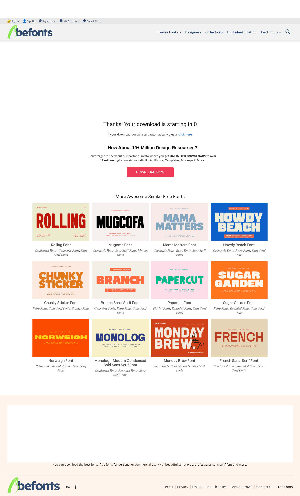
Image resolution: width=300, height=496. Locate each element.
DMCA (197, 487)
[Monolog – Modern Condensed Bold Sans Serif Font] (120, 338)
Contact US (264, 487)
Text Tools (269, 32)
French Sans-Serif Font (239, 360)
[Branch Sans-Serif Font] (120, 280)
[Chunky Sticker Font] (60, 280)
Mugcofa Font (120, 245)
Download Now (150, 172)
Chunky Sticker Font (61, 303)
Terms (168, 487)
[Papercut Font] (179, 280)
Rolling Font (61, 245)
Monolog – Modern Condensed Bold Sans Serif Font (120, 362)
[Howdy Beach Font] (239, 222)
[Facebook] (75, 487)
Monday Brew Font (179, 360)
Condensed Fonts (46, 250)
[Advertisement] (150, 81)
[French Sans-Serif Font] (239, 338)
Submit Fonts (94, 21)
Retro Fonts (183, 250)
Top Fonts (285, 487)
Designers (193, 32)
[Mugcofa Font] (120, 222)
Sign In (13, 21)
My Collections (71, 21)
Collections (214, 32)
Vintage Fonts (80, 308)
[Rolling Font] (60, 222)
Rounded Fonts (181, 308)
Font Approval (241, 487)
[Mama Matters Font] (179, 222)
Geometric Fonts (68, 250)
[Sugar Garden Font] (239, 280)
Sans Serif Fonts (125, 250)
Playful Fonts (161, 308)
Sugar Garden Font (239, 303)
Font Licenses (216, 487)
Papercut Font (179, 303)
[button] (288, 33)
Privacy (182, 487)
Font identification (242, 32)
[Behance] (68, 487)
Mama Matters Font (179, 245)
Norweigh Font (61, 360)
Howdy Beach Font (239, 245)
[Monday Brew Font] (179, 338)
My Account (49, 21)
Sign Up (29, 21)
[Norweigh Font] (60, 338)
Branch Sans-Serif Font (120, 303)
